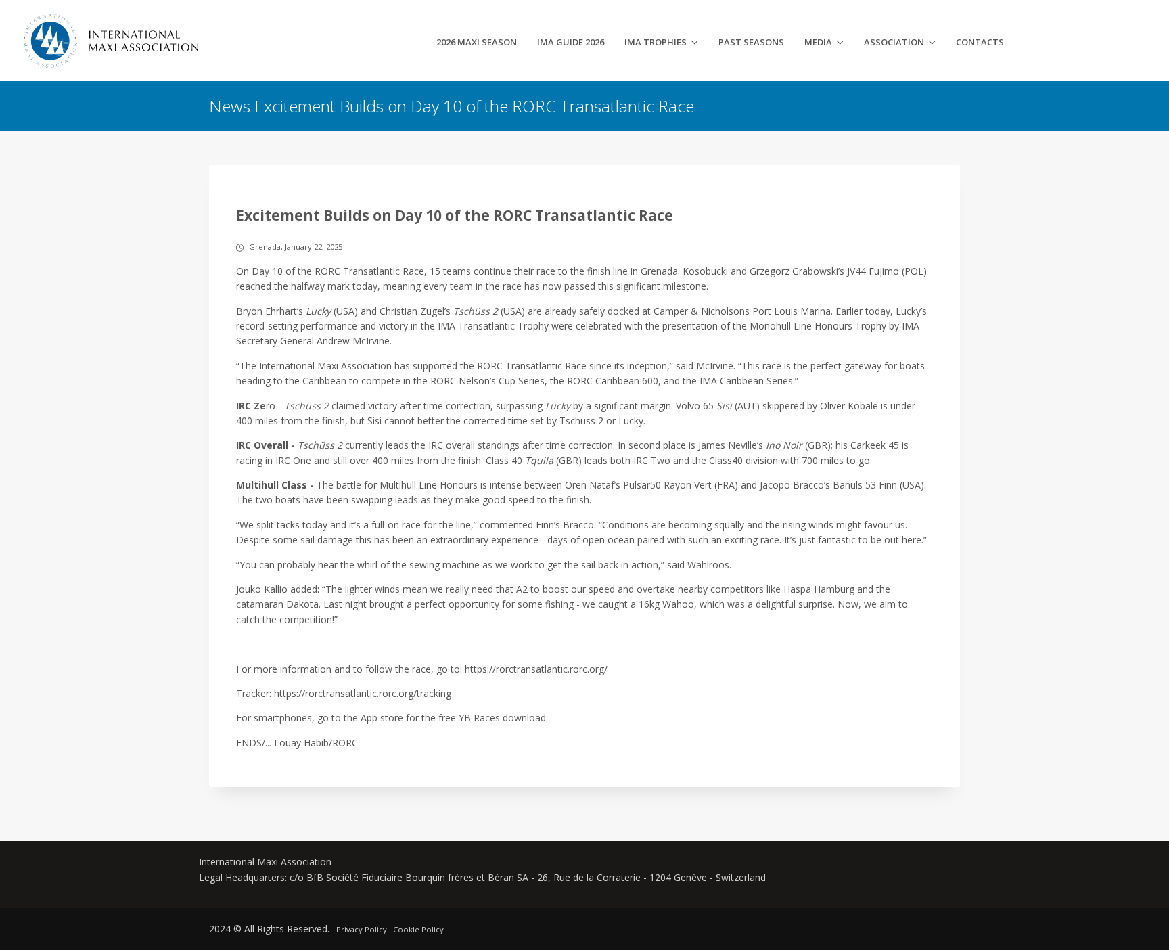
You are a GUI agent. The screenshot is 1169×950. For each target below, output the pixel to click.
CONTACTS (980, 42)
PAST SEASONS (751, 42)
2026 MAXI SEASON (476, 42)
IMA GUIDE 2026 (570, 42)
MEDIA (818, 42)
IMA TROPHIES (655, 42)
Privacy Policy (361, 929)
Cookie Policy (418, 929)
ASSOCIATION (894, 42)
